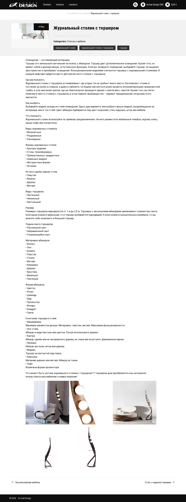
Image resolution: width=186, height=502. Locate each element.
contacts (73, 4)
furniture (47, 4)
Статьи (70, 13)
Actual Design (24, 498)
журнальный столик (65, 48)
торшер (123, 48)
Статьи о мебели (82, 13)
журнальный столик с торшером (97, 48)
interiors (60, 4)
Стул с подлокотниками (158, 482)
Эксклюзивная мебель (27, 482)
